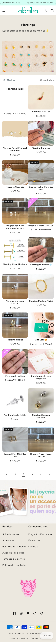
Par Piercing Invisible (15, 415)
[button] (3, 10)
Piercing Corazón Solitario (41, 416)
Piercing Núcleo (15, 339)
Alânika (20, 633)
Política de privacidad (18, 638)
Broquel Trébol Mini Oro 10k (41, 188)
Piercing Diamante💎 (41, 264)
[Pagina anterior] (6, 474)
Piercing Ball (15, 88)
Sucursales (8, 540)
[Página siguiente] (49, 474)
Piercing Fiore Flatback (15, 264)
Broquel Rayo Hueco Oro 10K (41, 455)
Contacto (33, 546)
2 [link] (23, 474)
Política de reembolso (14, 565)
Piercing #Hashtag (15, 376)
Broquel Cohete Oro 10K (40, 225)
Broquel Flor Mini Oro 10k (15, 455)
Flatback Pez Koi (41, 111)
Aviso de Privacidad (13, 552)
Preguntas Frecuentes (40, 534)
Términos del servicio (14, 558)
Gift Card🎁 (41, 339)
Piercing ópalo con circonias (41, 377)
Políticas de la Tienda (14, 546)
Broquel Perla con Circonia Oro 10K (15, 226)
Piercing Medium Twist (41, 301)
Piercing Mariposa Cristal (15, 302)
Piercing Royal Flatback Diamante (15, 149)
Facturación (34, 540)
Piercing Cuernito (15, 187)
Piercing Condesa (41, 148)
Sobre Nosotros (10, 534)
